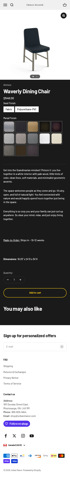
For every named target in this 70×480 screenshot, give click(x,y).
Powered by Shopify (32, 470)
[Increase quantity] (20, 279)
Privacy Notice (11, 377)
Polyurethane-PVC (27, 109)
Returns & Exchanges (14, 372)
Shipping (8, 366)
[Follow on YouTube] (31, 436)
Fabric (9, 109)
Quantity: (8, 272)
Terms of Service (12, 383)
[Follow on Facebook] (5, 436)
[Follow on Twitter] (14, 436)
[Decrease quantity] (8, 279)
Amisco (7, 84)
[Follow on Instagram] (23, 436)
